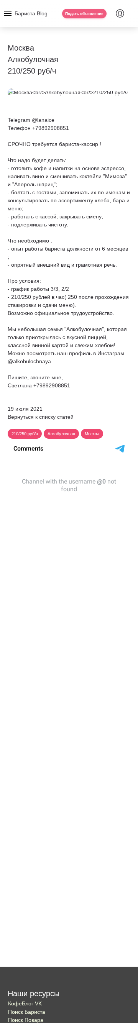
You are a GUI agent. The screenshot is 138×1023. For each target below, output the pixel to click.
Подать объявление (84, 13)
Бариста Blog (31, 13)
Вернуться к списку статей (41, 417)
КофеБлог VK (25, 1003)
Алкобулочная (61, 433)
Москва (92, 433)
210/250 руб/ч (25, 433)
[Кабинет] (120, 13)
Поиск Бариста (26, 1012)
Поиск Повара (25, 1020)
